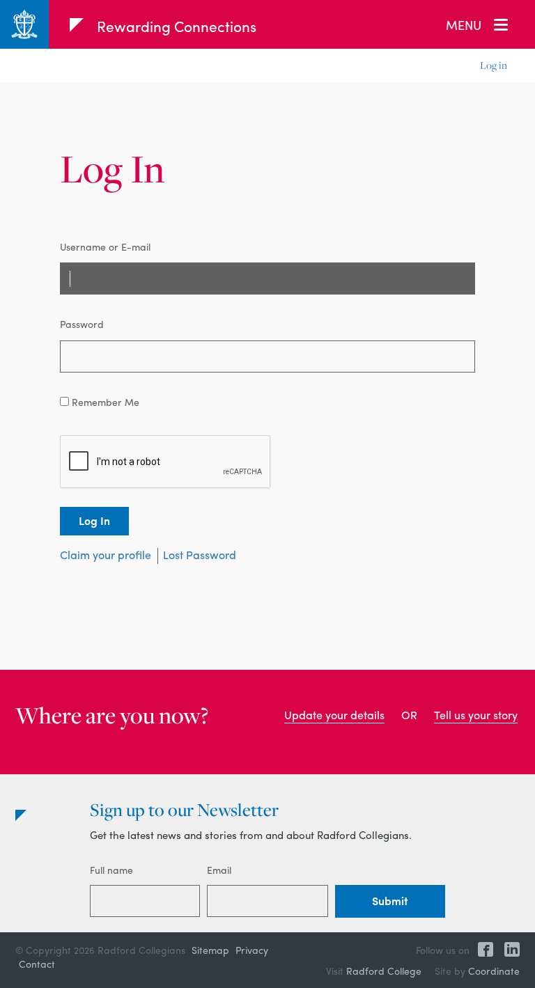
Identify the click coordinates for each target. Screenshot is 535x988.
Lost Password (199, 555)
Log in (493, 65)
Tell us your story (476, 715)
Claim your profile (105, 555)
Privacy (251, 950)
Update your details (334, 715)
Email (219, 870)
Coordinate (494, 971)
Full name (111, 870)
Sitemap (210, 950)
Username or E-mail (105, 246)
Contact (37, 964)
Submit (390, 901)
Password (82, 324)
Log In (94, 520)
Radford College (383, 971)
